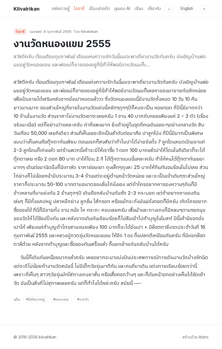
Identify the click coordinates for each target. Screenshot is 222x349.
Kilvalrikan (27, 9)
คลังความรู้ (61, 8)
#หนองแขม (61, 299)
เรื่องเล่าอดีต (99, 8)
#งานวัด (83, 299)
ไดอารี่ (79, 8)
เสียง (139, 8)
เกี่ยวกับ (154, 8)
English (186, 8)
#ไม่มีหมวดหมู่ (35, 299)
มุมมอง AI (122, 8)
